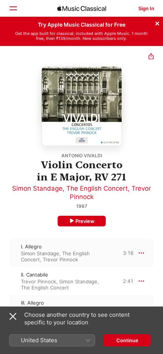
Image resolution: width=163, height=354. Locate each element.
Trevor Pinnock (60, 259)
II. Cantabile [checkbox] (34, 275)
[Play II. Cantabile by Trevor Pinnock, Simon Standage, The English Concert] (5, 281)
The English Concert (97, 188)
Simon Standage (37, 188)
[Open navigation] (13, 8)
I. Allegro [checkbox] (31, 246)
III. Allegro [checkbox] (32, 303)
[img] (81, 8)
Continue (127, 340)
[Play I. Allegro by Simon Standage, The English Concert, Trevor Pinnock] (5, 253)
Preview (84, 221)
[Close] (157, 22)
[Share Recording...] (151, 57)
